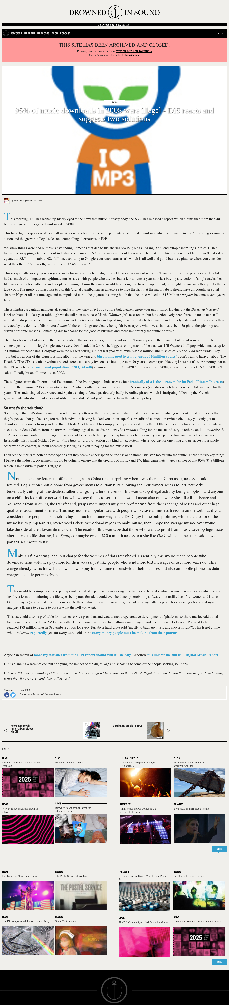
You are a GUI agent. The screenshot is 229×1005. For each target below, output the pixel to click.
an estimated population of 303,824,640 (62, 367)
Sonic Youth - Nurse (66, 921)
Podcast (65, 33)
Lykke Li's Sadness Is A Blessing (191, 808)
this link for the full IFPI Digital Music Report (182, 654)
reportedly (38, 632)
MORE (219, 849)
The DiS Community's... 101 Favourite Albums (144, 922)
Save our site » (114, 24)
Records (16, 33)
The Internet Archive (130, 55)
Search (220, 33)
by (17, 200)
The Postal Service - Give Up (71, 876)
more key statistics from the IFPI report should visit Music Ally (82, 654)
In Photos (43, 33)
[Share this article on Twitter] (13, 695)
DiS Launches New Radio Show (19, 876)
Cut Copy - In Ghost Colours (188, 876)
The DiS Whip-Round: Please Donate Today (26, 921)
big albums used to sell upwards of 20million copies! (137, 356)
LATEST (6, 749)
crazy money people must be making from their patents (134, 632)
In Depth (29, 33)
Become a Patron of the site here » (41, 694)
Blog (55, 33)
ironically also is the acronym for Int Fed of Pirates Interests (176, 381)
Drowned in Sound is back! (69, 762)
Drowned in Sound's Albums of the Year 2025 (197, 921)
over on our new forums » (134, 50)
